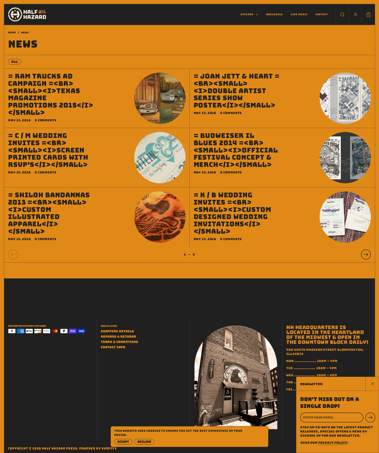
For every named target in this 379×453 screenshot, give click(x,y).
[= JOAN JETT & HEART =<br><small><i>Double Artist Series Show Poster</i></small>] (345, 98)
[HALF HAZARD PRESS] (27, 14)
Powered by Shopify (98, 448)
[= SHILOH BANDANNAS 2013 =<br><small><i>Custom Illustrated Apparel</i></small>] (160, 217)
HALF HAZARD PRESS (59, 448)
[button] (342, 14)
